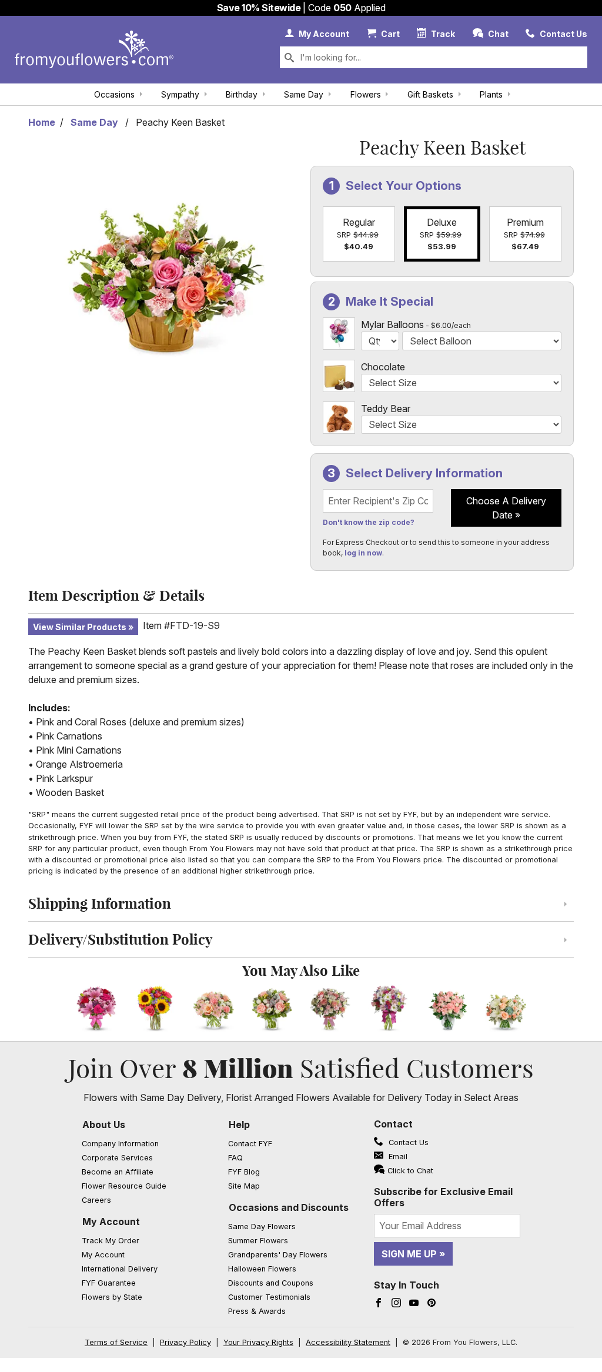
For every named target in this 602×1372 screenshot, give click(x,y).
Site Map (244, 1186)
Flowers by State (112, 1297)
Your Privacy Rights (258, 1342)
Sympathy (180, 94)
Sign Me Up (409, 1254)
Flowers (365, 94)
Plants (491, 94)
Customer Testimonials (269, 1297)
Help (239, 1124)
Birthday (241, 94)
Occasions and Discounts (289, 1207)
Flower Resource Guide (124, 1186)
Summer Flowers (258, 1240)
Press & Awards (257, 1311)
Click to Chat (410, 1170)
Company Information (120, 1143)
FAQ (235, 1157)
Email (396, 1156)
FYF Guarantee (109, 1283)
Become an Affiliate (117, 1171)
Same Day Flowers (262, 1226)
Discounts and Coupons (270, 1283)
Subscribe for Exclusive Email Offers (443, 1197)
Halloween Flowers (262, 1268)
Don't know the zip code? (368, 522)
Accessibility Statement (348, 1342)
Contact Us (407, 1142)
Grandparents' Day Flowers (277, 1254)
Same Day (303, 94)
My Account (111, 1221)
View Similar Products (79, 627)
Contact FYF (250, 1143)
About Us (103, 1124)
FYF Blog (244, 1171)
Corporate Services (117, 1157)
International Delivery (120, 1268)
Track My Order (110, 1240)
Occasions (114, 94)
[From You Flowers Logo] (94, 49)
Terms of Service (116, 1342)
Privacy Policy (185, 1342)
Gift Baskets (430, 94)
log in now (363, 552)
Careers (96, 1200)
